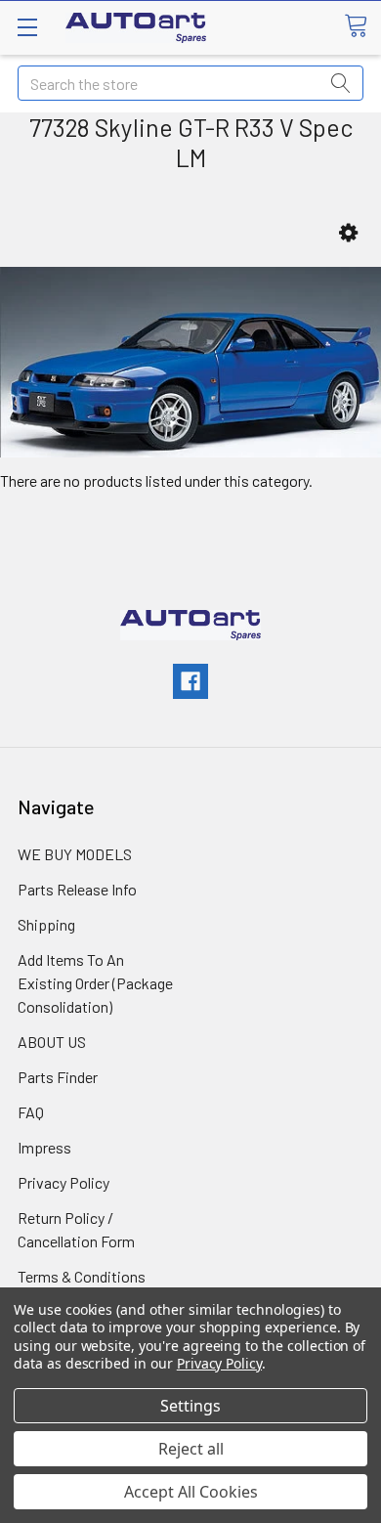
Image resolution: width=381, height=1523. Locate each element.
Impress (44, 1147)
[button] (348, 233)
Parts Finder (58, 1076)
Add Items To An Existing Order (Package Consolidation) (95, 983)
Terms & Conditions (82, 1276)
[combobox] (190, 83)
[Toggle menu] (27, 27)
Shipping (46, 924)
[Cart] (362, 26)
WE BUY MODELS (75, 854)
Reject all (191, 1448)
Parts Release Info (77, 889)
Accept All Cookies (191, 1491)
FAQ (31, 1112)
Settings (190, 1405)
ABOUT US (52, 1041)
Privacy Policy (63, 1182)
